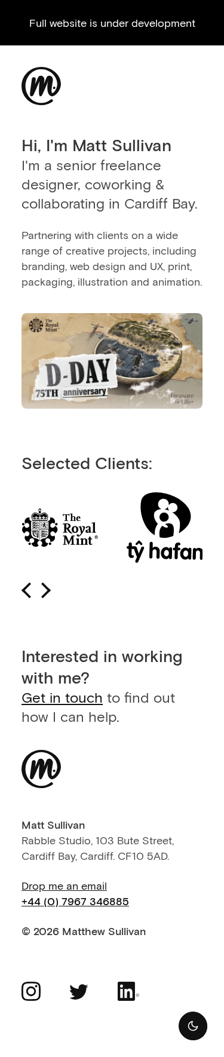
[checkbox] (193, 1026)
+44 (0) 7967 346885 (75, 901)
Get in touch (62, 697)
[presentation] (27, 590)
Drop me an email (64, 885)
